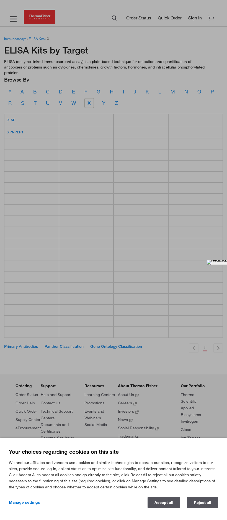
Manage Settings (24, 502)
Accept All (163, 502)
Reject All (202, 502)
